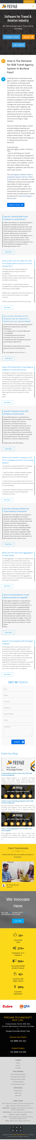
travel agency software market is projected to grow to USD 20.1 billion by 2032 (20, 177)
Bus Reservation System (18, 1084)
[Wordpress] (13, 1130)
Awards (27, 37)
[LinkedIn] (17, 1127)
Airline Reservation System (18, 1077)
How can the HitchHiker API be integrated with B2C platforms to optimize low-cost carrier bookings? (17, 318)
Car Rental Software (18, 1082)
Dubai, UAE (9, 887)
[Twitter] (21, 1127)
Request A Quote (14, 205)
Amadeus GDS (18, 1090)
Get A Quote (19, 45)
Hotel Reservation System (18, 1079)
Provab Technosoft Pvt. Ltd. (19, 1134)
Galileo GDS (18, 1093)
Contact (18, 1065)
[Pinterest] (21, 1130)
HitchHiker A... (21, 352)
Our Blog (18, 1068)
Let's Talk (18, 921)
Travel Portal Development (18, 1074)
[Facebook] (13, 1127)
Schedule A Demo (11, 37)
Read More (8, 252)
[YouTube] (17, 1130)
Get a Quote (29, 1)
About (18, 1063)
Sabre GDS (18, 1095)
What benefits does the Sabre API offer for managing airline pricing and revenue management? (17, 263)
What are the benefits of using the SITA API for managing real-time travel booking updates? (17, 460)
